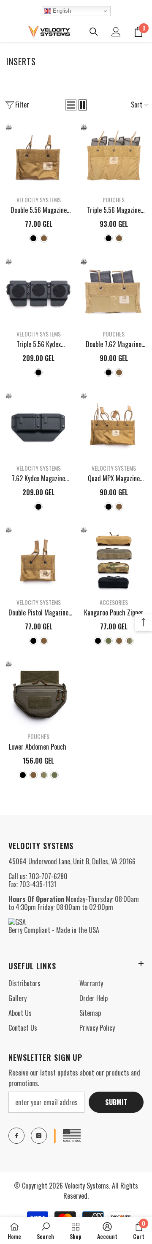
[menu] (9, 32)
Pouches (114, 199)
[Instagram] (39, 1136)
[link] (45, 1230)
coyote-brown (44, 238)
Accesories (114, 602)
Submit (116, 1102)
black (33, 238)
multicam (129, 641)
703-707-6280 (48, 876)
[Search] (94, 32)
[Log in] (116, 31)
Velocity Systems (38, 199)
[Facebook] (16, 1136)
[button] (70, 104)
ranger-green (108, 641)
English (61, 11)
